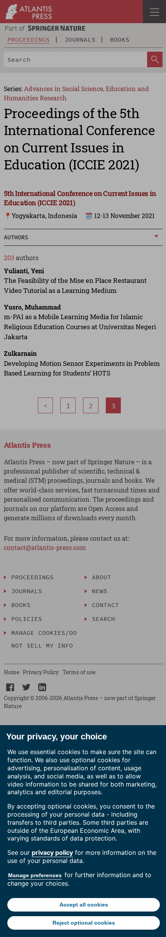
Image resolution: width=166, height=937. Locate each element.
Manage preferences (35, 875)
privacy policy (52, 852)
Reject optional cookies (84, 923)
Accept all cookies (83, 904)
